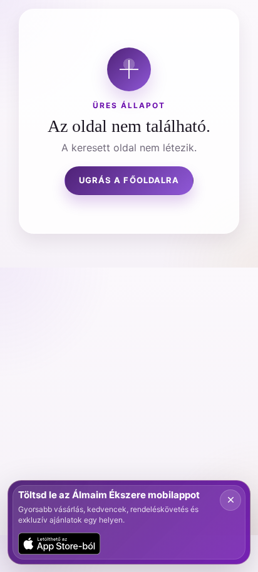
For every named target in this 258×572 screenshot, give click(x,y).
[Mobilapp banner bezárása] (230, 500)
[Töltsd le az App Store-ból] (59, 544)
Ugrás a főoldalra (129, 180)
